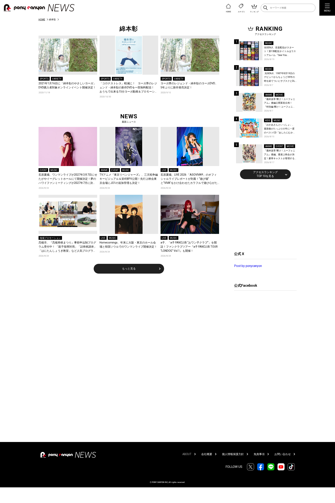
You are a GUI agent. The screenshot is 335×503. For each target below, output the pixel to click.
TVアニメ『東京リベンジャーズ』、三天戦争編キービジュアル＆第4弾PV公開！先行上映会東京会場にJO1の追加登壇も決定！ (129, 178)
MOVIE (279, 94)
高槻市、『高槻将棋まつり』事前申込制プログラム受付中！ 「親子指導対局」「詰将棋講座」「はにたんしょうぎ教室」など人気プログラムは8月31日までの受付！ (68, 247)
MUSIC (53, 170)
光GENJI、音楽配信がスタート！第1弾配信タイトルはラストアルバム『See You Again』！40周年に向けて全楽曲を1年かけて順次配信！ (280, 51)
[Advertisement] (263, 214)
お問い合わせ (282, 454)
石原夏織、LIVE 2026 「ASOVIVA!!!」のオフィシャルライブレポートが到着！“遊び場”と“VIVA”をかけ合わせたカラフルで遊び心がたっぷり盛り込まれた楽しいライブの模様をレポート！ (189, 179)
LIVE (164, 170)
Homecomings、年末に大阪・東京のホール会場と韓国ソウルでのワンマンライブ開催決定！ (128, 244)
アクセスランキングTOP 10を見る (265, 174)
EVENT (43, 170)
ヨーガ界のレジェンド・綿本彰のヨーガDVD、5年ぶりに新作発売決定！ (189, 85)
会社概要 (206, 454)
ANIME (104, 170)
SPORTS (44, 78)
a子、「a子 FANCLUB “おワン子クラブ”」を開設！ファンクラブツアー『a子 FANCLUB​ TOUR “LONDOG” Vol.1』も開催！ (189, 246)
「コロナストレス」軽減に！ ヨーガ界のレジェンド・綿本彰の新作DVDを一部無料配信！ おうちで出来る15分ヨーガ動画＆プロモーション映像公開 (128, 88)
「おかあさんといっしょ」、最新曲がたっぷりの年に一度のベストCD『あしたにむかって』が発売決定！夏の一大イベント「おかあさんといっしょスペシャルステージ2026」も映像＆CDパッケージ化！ (279, 129)
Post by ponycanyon (248, 266)
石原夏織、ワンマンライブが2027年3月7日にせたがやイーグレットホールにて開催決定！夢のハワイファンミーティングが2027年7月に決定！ (68, 179)
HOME (42, 19)
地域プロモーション (50, 238)
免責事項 (259, 454)
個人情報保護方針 (233, 454)
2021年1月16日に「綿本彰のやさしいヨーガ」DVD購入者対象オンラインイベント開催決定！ (68, 85)
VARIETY (56, 78)
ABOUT (186, 454)
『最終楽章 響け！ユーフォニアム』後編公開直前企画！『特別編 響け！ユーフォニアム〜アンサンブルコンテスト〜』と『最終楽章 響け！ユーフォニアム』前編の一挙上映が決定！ (279, 103)
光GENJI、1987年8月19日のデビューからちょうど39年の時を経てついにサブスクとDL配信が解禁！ (279, 77)
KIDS (267, 120)
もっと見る (129, 268)
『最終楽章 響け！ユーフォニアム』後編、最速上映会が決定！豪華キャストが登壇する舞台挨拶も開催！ (279, 154)
